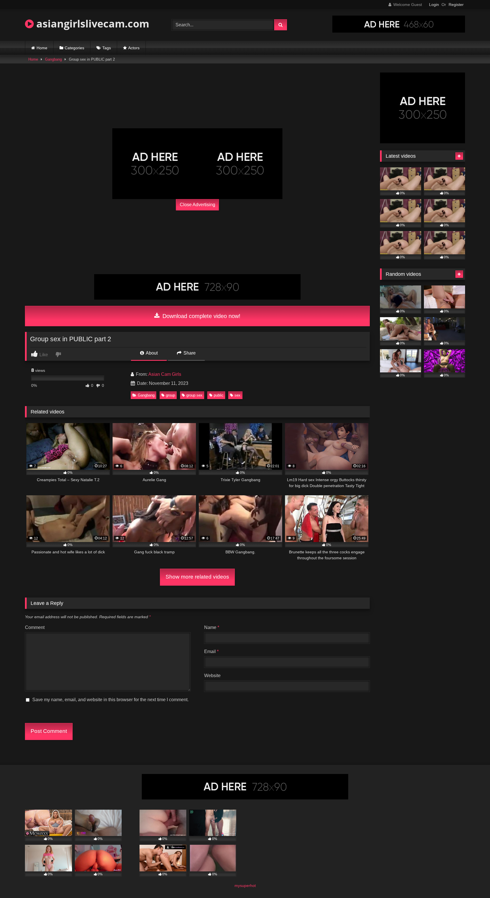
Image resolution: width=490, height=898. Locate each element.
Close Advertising (197, 204)
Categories (74, 48)
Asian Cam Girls (164, 374)
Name (211, 627)
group (170, 395)
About (151, 353)
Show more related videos (197, 577)
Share (189, 353)
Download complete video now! (200, 316)
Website (212, 675)
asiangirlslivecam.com (91, 24)
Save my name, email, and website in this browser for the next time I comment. (110, 699)
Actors (134, 48)
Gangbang (53, 59)
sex (237, 395)
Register (456, 4)
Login (434, 4)
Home (42, 48)
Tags (106, 48)
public (218, 395)
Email (211, 651)
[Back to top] (472, 881)
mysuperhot (245, 885)
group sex (194, 395)
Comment (35, 627)
